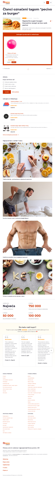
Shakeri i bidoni (6, 419)
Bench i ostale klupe (31, 389)
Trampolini (5, 423)
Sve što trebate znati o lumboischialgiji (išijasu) (15, 218)
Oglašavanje (6, 464)
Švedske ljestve (5, 416)
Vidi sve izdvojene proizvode (10, 134)
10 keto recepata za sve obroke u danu (13, 296)
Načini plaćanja (31, 416)
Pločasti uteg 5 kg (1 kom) (17, 113)
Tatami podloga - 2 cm (16, 101)
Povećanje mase (6, 383)
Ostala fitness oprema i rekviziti (34, 409)
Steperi (29, 401)
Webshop (5, 459)
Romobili (4, 425)
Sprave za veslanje (31, 400)
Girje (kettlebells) (31, 378)
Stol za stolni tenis (6, 428)
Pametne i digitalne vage (7, 417)
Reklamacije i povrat (32, 421)
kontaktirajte (5, 455)
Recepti (24, 18)
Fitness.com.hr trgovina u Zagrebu (34, 428)
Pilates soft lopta (12, 53)
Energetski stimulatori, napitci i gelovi (10, 385)
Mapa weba (6, 462)
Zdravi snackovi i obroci (7, 389)
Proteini (4, 376)
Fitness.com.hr (6, 2)
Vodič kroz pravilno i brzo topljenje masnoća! (15, 257)
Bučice (29, 376)
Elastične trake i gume (32, 407)
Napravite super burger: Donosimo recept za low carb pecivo (34, 23)
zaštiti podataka (26, 454)
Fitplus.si (5, 470)
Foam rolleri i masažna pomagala (34, 392)
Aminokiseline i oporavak (8, 379)
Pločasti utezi (30, 379)
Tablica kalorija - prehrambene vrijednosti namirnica (17, 179)
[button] (51, 350)
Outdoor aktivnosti (31, 411)
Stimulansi (5, 392)
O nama (5, 467)
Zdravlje (4, 390)
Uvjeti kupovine (31, 425)
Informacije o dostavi (32, 417)
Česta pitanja (30, 419)
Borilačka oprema (6, 421)
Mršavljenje (5, 381)
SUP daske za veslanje (7, 432)
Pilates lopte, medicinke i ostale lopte (35, 387)
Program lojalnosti (31, 423)
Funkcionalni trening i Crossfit (33, 405)
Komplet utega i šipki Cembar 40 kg (19, 125)
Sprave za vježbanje (31, 390)
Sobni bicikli (30, 396)
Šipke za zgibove (31, 385)
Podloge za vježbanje (32, 383)
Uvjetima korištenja (16, 454)
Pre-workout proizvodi (7, 387)
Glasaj (7, 92)
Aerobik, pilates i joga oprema (33, 403)
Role (3, 430)
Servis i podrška (31, 427)
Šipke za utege (30, 381)
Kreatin (4, 378)
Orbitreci (29, 398)
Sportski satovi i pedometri (8, 427)
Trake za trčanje (31, 394)
